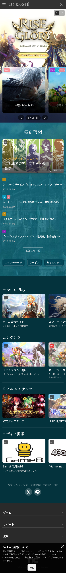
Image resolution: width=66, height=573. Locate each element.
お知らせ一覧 (33, 250)
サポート (8, 524)
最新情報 (33, 131)
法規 (6, 536)
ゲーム (7, 512)
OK (32, 567)
